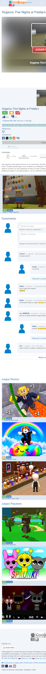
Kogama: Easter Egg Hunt (11, 212)
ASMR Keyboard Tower (9, 459)
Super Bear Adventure (9, 545)
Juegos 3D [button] (18, 125)
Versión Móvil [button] (9, 647)
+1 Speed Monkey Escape (10, 420)
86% (4, 113)
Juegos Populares (12, 503)
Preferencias (28, 663)
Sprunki (4, 584)
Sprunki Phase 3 (7, 623)
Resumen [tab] (13, 146)
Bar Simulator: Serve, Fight (10, 498)
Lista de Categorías (11, 658)
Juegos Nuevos (10, 379)
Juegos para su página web (13, 663)
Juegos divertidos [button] (8, 125)
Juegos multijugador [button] (30, 125)
